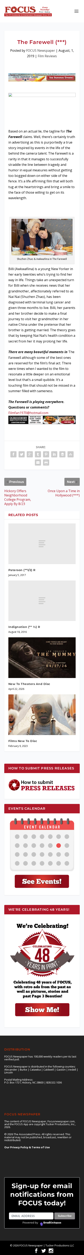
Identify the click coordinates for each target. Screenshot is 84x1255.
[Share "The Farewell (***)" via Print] (46, 462)
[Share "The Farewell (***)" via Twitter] (22, 454)
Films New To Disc (22, 741)
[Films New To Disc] (42, 714)
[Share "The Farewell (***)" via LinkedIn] (54, 454)
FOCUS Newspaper (40, 50)
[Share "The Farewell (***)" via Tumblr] (38, 454)
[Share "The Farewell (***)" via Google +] (30, 454)
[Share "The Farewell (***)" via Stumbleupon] (70, 454)
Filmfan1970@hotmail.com (28, 413)
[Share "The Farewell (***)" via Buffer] (62, 454)
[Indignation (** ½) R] (42, 600)
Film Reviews (47, 56)
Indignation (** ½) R (24, 627)
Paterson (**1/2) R (21, 570)
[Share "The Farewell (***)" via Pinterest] (46, 454)
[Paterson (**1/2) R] (42, 543)
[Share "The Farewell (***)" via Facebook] (13, 454)
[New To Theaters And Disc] (42, 657)
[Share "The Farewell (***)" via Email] (38, 462)
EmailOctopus (52, 1222)
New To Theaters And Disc (29, 684)
